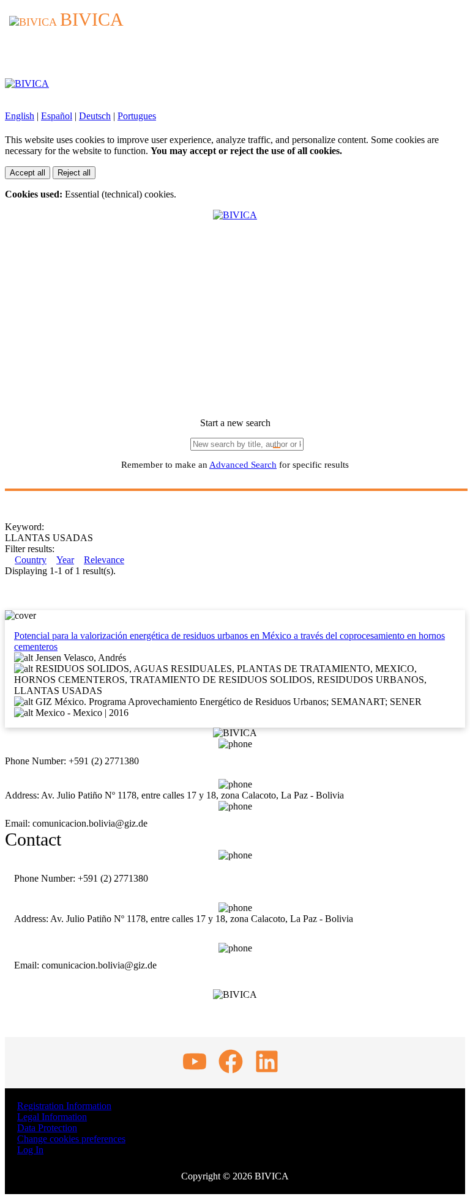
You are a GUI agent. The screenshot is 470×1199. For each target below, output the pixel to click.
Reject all (74, 172)
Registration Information (64, 1106)
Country (31, 560)
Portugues (137, 116)
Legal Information (52, 1117)
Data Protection (47, 1128)
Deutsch (95, 116)
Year (65, 560)
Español (56, 116)
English (19, 116)
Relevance (104, 560)
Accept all (27, 172)
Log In (30, 1150)
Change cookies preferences (71, 1139)
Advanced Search (243, 465)
